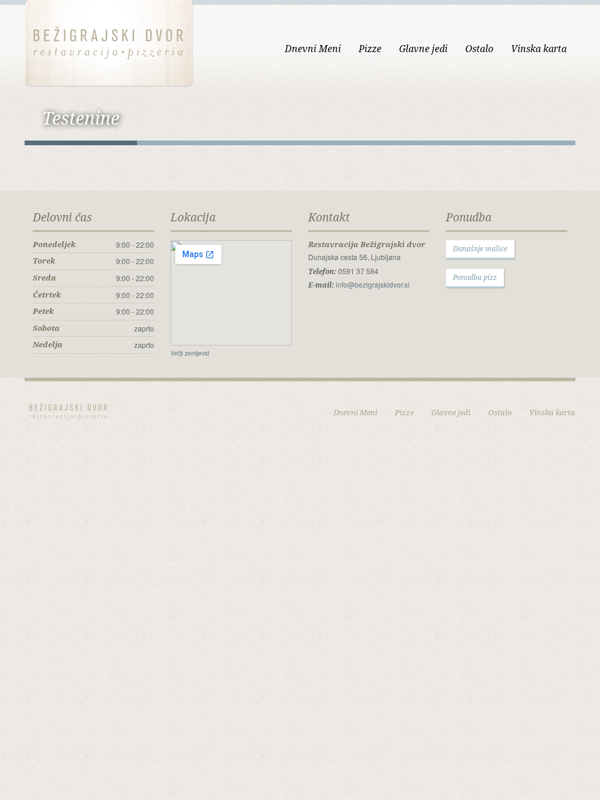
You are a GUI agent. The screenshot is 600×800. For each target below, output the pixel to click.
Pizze (370, 48)
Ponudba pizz (475, 277)
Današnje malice (480, 249)
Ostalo (479, 48)
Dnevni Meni (313, 48)
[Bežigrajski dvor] (109, 42)
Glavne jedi (423, 48)
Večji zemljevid (190, 352)
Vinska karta (539, 48)
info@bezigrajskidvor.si (373, 284)
